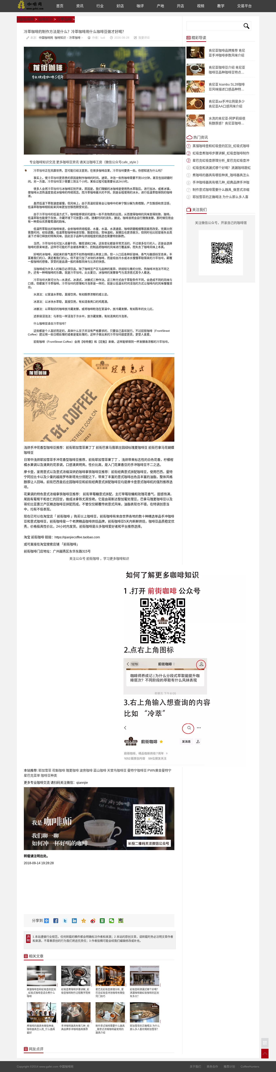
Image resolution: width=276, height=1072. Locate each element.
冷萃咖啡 (64, 19)
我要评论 (144, 37)
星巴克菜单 (32, 775)
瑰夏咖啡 (72, 770)
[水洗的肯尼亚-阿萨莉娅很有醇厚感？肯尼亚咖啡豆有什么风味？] (195, 125)
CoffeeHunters (250, 1066)
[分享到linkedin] (76, 920)
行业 (100, 6)
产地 (160, 6)
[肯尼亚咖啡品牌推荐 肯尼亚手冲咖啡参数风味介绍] (195, 57)
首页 (59, 6)
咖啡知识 (45, 19)
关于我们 (195, 1066)
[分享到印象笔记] (122, 920)
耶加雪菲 (44, 770)
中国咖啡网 (31, 6)
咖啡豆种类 (49, 775)
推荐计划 (229, 1066)
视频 (200, 6)
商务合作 (212, 1066)
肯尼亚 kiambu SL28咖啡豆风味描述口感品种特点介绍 (227, 89)
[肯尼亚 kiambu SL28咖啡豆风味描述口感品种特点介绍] (195, 91)
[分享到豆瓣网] (104, 920)
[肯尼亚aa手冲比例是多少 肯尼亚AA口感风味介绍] (195, 108)
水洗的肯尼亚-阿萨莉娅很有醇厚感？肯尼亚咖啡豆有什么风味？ (227, 123)
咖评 (140, 6)
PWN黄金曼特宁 (159, 770)
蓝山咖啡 (99, 770)
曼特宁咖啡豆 (137, 770)
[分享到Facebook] (57, 920)
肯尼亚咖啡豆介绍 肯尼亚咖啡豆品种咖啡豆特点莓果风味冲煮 (227, 72)
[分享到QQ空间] (85, 920)
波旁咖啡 (86, 770)
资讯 (79, 6)
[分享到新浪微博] (95, 920)
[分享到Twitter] (67, 920)
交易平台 (244, 6)
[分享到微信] (113, 920)
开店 (180, 6)
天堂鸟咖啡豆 (116, 770)
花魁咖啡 (58, 770)
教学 (220, 6)
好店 (120, 6)
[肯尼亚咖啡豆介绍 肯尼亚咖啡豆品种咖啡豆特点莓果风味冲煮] (195, 74)
